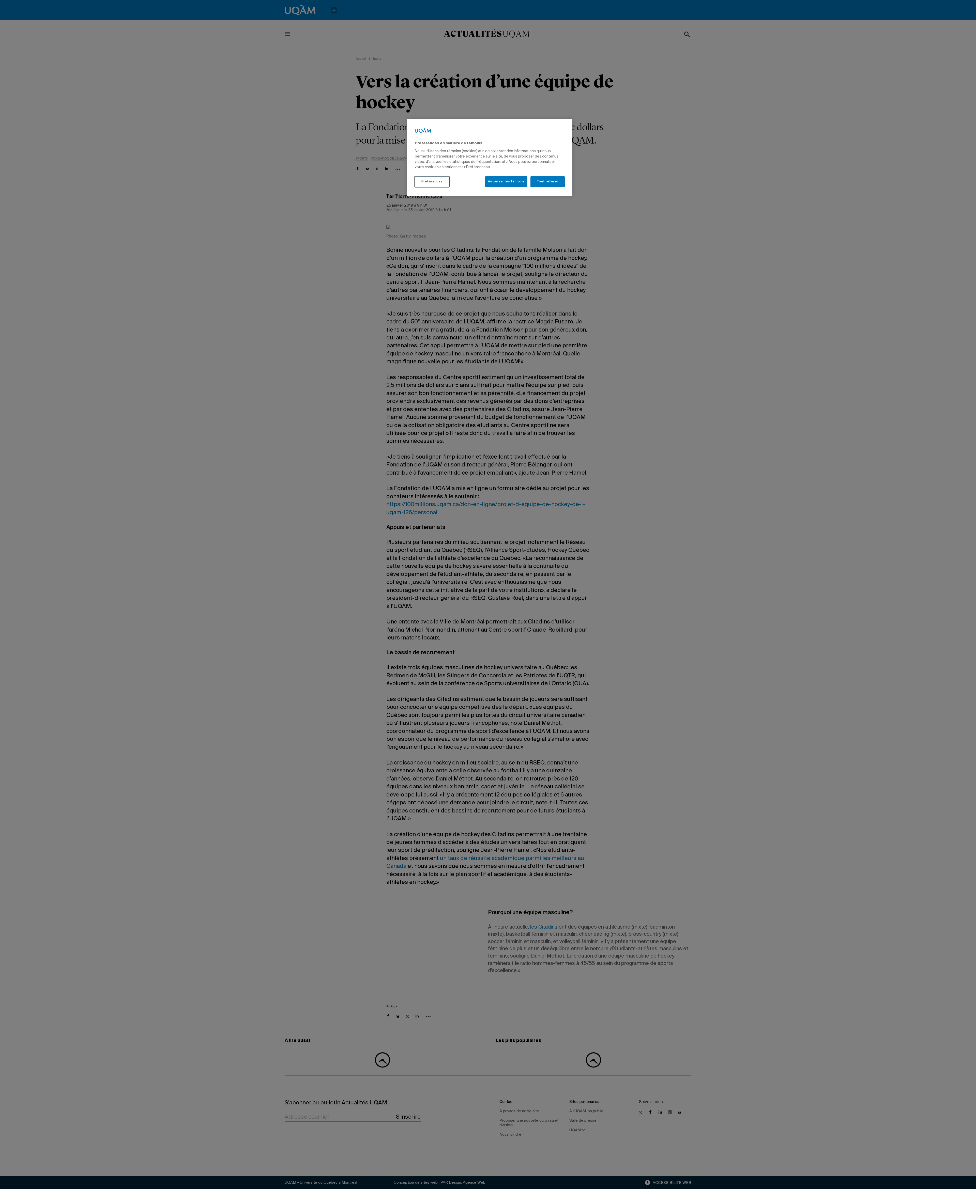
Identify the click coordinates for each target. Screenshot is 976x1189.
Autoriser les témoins (506, 181)
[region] (489, 157)
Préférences (432, 181)
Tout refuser (547, 181)
